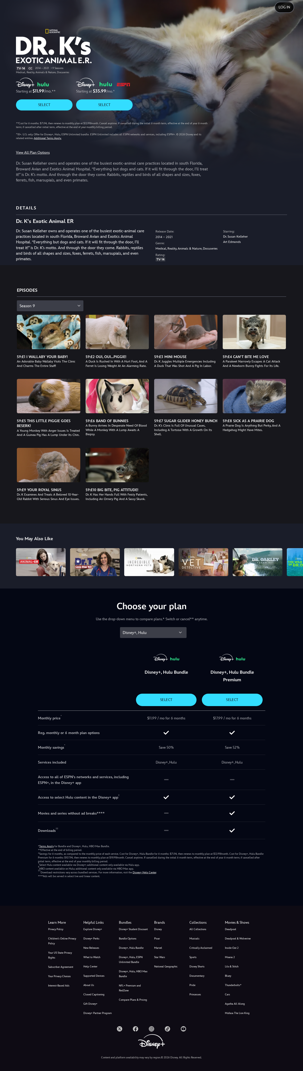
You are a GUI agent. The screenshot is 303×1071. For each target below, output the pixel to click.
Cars (227, 994)
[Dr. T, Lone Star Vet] (95, 562)
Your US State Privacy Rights (60, 955)
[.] (119, 1029)
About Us (88, 985)
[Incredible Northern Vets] (149, 562)
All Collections (197, 929)
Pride (192, 985)
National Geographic (165, 966)
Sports (193, 957)
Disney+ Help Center (144, 872)
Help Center (90, 966)
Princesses (195, 994)
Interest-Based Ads (58, 985)
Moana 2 (230, 957)
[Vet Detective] (203, 562)
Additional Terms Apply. (47, 138)
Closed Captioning (93, 994)
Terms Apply (46, 846)
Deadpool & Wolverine (238, 938)
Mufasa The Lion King (237, 1013)
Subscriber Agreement (60, 967)
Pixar (157, 938)
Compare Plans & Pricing (133, 999)
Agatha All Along (235, 1003)
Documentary (196, 975)
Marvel (158, 947)
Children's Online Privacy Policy (62, 941)
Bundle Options (127, 938)
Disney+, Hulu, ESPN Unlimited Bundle (131, 960)
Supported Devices (93, 975)
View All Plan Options (33, 152)
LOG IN (284, 7)
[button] (98, 922)
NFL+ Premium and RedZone (130, 988)
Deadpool (230, 929)
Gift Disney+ (90, 1003)
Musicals (194, 938)
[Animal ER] (41, 562)
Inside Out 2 (231, 947)
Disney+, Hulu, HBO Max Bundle (133, 974)
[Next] (294, 561)
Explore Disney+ (92, 929)
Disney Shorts (197, 966)
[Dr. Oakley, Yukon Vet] (257, 562)
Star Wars (159, 957)
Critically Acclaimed (200, 947)
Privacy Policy (55, 929)
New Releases (91, 947)
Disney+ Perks (91, 938)
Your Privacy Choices (59, 976)
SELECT (44, 105)
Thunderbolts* (233, 985)
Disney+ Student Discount (133, 929)
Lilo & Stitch (231, 966)
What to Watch (91, 957)
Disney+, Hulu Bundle (131, 947)
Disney (158, 929)
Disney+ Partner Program (97, 1013)
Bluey (228, 975)
